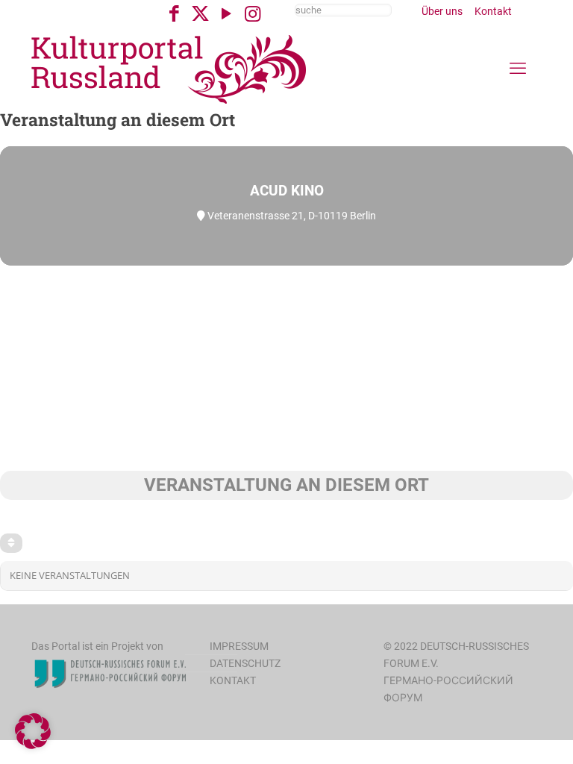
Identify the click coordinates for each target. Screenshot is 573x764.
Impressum (239, 646)
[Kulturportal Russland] (169, 68)
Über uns (442, 11)
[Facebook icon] (174, 14)
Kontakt (493, 11)
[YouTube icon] (226, 14)
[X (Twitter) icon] (200, 14)
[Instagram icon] (252, 14)
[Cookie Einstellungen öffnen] (33, 745)
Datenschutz (245, 663)
